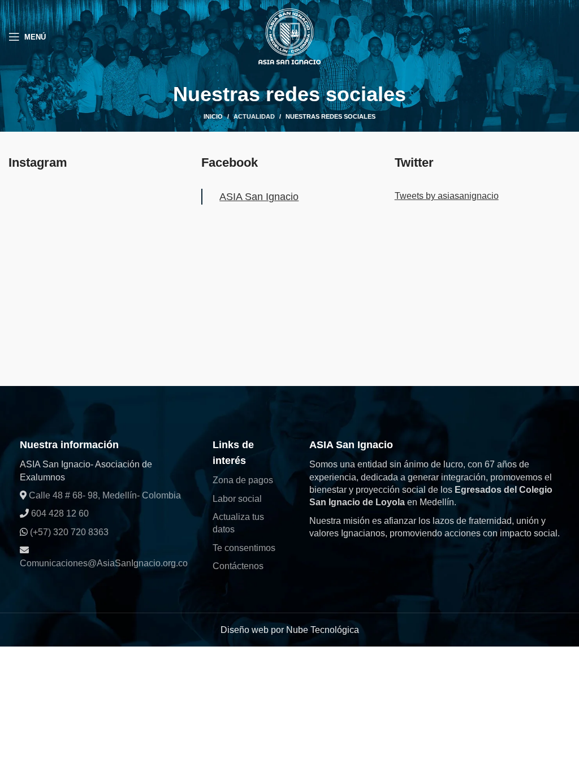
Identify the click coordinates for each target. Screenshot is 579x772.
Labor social (237, 499)
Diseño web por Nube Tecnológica (290, 630)
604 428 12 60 (59, 513)
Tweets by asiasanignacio (447, 196)
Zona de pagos (243, 480)
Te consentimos (244, 548)
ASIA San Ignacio (259, 196)
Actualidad (254, 116)
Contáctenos (238, 566)
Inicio (213, 116)
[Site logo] (289, 36)
